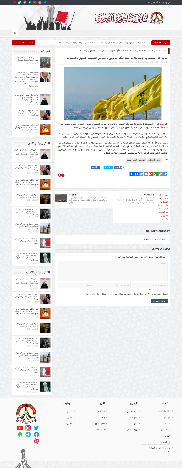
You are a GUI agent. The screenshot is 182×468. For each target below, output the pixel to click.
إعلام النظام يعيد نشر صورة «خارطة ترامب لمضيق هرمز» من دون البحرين (27, 113)
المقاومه (114, 62)
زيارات (102, 417)
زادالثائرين (101, 411)
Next (73, 195)
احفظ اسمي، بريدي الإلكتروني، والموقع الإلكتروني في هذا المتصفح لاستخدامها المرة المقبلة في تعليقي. (125, 294)
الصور (70, 417)
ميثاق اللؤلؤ (165, 430)
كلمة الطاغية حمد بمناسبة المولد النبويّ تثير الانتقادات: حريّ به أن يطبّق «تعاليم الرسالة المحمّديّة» (27, 128)
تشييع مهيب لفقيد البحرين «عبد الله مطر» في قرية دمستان (27, 196)
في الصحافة (165, 442)
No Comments (96, 62)
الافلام (69, 411)
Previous (147, 195)
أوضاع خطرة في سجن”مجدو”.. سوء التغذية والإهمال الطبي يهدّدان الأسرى (27, 226)
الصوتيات (68, 423)
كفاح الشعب (132, 417)
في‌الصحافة (100, 430)
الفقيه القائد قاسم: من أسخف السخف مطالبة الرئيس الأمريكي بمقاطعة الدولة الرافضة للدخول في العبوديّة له (26, 257)
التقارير (167, 436)
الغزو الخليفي (132, 411)
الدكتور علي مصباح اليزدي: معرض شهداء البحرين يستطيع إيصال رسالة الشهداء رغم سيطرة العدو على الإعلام (102, 43)
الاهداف (167, 423)
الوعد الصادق (106, 62)
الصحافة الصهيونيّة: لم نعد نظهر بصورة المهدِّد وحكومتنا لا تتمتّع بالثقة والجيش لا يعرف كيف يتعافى (88, 200)
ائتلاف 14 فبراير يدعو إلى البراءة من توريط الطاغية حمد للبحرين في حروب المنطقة (27, 212)
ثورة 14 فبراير (132, 430)
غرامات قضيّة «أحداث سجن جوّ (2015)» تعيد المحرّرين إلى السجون (27, 241)
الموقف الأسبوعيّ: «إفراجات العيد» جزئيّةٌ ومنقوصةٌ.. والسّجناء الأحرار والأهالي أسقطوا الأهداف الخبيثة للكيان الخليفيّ (135, 200)
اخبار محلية (149, 62)
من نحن (167, 417)
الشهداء (134, 423)
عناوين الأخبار (139, 62)
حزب (162, 124)
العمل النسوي (99, 423)
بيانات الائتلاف (164, 411)
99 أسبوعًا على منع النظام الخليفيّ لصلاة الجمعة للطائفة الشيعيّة (26, 59)
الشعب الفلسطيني (124, 62)
